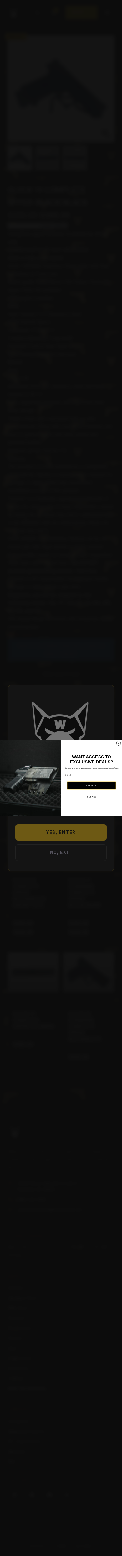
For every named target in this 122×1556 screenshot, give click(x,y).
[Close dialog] (118, 743)
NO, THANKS (91, 797)
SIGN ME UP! (91, 785)
